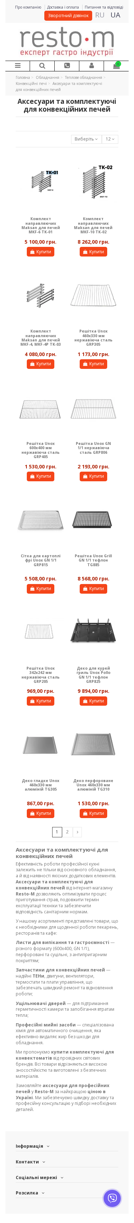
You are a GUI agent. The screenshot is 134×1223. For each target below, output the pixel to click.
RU (100, 15)
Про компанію (29, 7)
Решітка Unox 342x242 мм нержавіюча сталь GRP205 (40, 675)
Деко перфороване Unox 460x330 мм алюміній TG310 (93, 785)
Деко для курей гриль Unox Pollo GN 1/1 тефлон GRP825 (93, 675)
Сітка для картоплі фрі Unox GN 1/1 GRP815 (40, 560)
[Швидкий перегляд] (59, 163)
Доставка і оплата (63, 7)
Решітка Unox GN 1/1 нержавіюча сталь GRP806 (93, 448)
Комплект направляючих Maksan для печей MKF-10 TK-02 (93, 225)
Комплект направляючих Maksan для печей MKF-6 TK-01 (40, 225)
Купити (43, 252)
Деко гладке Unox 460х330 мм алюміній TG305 (40, 785)
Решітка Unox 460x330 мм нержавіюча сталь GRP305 (93, 338)
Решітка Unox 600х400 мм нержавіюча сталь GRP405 (40, 450)
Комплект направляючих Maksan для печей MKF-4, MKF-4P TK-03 (40, 338)
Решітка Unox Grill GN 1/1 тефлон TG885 (93, 560)
